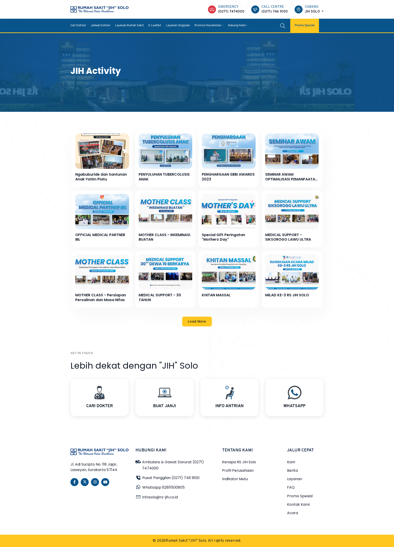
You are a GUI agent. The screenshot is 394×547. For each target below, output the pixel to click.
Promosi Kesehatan (207, 25)
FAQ (291, 487)
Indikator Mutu (235, 479)
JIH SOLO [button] (313, 12)
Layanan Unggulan (178, 25)
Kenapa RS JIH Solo (239, 462)
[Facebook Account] (74, 482)
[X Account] (85, 482)
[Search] (282, 25)
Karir (291, 462)
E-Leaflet (154, 25)
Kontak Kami (298, 504)
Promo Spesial (304, 25)
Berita (292, 470)
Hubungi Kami (237, 25)
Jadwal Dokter (100, 25)
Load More (197, 321)
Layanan (294, 479)
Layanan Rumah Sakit (129, 25)
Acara (292, 513)
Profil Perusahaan (238, 470)
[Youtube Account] (105, 482)
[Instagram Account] (95, 482)
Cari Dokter (78, 25)
